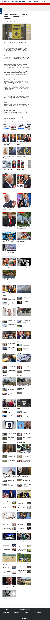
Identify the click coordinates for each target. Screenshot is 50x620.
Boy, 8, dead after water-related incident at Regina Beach (9, 386)
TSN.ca (26, 615)
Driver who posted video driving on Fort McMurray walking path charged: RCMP (26, 345)
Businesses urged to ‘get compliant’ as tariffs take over (23, 430)
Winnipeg (3, 12)
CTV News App (20, 606)
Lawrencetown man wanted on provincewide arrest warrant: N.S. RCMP (12, 371)
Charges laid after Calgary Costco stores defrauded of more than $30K (11, 321)
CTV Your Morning (29, 1)
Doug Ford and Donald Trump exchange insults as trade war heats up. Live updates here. (12, 299)
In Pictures (23, 1)
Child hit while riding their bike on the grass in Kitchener (27, 388)
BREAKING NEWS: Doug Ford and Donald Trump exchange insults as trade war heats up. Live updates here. (9, 143)
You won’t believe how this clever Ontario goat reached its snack (23, 227)
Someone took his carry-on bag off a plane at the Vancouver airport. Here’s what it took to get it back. (9, 599)
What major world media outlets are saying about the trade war (24, 169)
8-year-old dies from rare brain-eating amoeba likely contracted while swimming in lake (9, 156)
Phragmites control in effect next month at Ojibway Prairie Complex (12, 461)
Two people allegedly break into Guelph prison (26, 392)
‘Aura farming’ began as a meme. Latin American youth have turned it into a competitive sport (24, 542)
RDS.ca (38, 615)
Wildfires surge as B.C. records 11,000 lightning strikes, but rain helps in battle (23, 294)
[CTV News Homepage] (7, 1)
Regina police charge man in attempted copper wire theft (12, 389)
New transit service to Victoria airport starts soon (24, 453)
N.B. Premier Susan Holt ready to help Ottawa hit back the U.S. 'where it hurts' (8, 363)
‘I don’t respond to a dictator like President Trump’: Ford (9, 189)
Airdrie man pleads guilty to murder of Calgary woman (8, 317)
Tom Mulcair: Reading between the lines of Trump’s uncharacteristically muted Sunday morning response (9, 586)
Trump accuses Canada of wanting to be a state (9, 227)
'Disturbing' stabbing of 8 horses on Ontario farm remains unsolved (24, 156)
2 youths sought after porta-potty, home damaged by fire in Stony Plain (27, 349)
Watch (20, 1)
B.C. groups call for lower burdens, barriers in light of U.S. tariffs (26, 302)
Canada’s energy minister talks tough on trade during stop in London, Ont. (12, 434)
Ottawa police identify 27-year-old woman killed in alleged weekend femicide (23, 317)
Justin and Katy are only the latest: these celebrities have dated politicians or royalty (24, 267)
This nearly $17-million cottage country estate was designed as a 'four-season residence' (8, 279)
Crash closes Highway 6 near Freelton (23, 385)
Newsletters (28, 606)
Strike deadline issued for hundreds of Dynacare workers (27, 371)
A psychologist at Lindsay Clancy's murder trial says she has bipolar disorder (24, 476)
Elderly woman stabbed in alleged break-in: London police (9, 430)
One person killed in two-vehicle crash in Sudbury (23, 408)
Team (31, 606)
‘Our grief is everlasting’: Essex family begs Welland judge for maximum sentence (9, 453)
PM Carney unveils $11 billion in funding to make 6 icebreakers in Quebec (8, 169)
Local (13, 1)
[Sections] (2, 1)
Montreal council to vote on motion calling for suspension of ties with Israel (12, 348)
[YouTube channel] (6, 609)
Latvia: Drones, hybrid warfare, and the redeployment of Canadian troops (23, 586)
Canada (16, 1)
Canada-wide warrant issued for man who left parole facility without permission (27, 456)
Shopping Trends (36, 1)
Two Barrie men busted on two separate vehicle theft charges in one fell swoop (27, 438)
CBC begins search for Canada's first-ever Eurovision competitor (24, 520)
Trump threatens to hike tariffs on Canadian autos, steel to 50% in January (9, 498)
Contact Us (23, 606)
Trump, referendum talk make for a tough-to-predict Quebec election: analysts (9, 340)
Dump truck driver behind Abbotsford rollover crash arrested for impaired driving (27, 298)
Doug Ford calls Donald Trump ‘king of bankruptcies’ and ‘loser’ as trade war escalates (23, 143)
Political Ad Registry (16, 615)
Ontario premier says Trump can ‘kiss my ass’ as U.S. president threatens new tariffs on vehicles (9, 476)
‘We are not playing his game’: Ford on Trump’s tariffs (23, 189)
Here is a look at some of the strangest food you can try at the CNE (9, 267)
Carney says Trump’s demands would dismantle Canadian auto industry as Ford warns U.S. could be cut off (24, 499)
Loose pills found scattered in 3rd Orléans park (27, 325)
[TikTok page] (4, 609)
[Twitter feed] (3, 609)
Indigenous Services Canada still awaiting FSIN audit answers (12, 394)
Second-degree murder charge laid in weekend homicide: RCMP (23, 363)
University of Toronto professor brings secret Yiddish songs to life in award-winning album (9, 253)
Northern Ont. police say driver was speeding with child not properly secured (27, 412)
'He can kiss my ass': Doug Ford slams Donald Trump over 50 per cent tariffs (8, 208)
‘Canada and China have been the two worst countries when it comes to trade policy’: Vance (24, 208)
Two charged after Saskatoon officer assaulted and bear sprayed (12, 412)
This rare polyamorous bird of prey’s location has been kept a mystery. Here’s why (9, 564)
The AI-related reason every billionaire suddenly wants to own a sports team (9, 541)
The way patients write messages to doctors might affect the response (8, 520)
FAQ (26, 606)
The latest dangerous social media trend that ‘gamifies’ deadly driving (23, 563)
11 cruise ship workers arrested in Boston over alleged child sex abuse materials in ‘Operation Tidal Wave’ (27, 485)
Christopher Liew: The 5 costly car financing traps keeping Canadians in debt (9, 241)
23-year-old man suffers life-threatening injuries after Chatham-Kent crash (11, 456)
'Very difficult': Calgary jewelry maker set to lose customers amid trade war (12, 325)
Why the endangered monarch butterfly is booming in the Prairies (23, 241)
